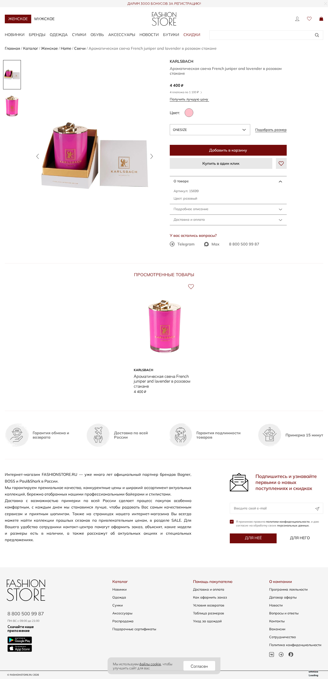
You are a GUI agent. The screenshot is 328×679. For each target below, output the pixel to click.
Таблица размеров (208, 613)
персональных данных (293, 525)
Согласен (199, 666)
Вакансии (277, 629)
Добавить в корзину (228, 150)
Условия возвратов (208, 605)
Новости (149, 35)
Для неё (253, 537)
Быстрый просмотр (164, 358)
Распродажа (123, 621)
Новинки (14, 35)
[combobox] (210, 129)
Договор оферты (283, 597)
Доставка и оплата (189, 219)
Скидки (191, 35)
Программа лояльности (288, 589)
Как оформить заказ (210, 597)
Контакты (277, 621)
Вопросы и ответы (283, 613)
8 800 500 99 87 (244, 244)
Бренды (37, 35)
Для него (300, 537)
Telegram (185, 244)
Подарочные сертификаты (134, 629)
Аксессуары (121, 35)
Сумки (79, 35)
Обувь (97, 35)
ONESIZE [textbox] (180, 130)
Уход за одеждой (207, 621)
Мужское (44, 18)
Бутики (171, 35)
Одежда (59, 35)
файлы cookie (150, 663)
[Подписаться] (317, 509)
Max (215, 244)
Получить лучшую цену (189, 99)
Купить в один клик (220, 163)
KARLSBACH (181, 61)
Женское (18, 18)
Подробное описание (191, 209)
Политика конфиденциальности (295, 645)
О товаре (181, 181)
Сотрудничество (282, 637)
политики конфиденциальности (288, 521)
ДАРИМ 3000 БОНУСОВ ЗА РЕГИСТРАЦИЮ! (164, 4)
